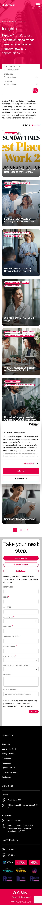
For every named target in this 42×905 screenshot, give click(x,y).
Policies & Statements (21, 897)
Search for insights (12, 67)
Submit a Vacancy (21, 565)
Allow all (21, 471)
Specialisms (7, 758)
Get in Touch (21, 571)
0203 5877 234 (14, 800)
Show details (29, 463)
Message (7, 675)
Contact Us (6, 777)
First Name (8, 587)
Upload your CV (21, 558)
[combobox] (21, 620)
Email (5, 597)
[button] (37, 5)
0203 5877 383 (14, 820)
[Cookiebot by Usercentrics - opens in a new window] (29, 424)
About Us (6, 744)
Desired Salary (9, 646)
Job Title (7, 607)
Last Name (7, 626)
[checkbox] (4, 700)
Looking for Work (9, 749)
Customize (19, 478)
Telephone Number (11, 636)
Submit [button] (34, 711)
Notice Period (9, 656)
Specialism (8, 74)
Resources (12, 21)
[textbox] (21, 591)
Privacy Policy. (27, 706)
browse (28, 694)
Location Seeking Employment (16, 666)
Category (8, 82)
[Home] (8, 5)
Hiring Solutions (8, 753)
